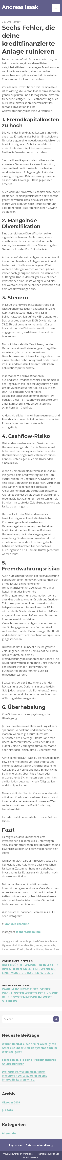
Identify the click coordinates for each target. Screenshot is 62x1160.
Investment (9, 949)
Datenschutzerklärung (39, 1145)
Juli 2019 (7, 1110)
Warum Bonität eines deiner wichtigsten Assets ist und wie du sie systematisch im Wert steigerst (30, 993)
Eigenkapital (9, 945)
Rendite (30, 949)
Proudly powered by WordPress (18, 1153)
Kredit (20, 949)
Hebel (39, 945)
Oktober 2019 (11, 1102)
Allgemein (9, 1133)
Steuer (49, 949)
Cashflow (38, 941)
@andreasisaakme (17, 924)
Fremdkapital (26, 945)
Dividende (51, 941)
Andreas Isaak (20, 7)
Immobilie (49, 945)
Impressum (15, 1145)
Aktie (18, 941)
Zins (56, 949)
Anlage (27, 941)
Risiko (39, 949)
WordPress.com (30, 1157)
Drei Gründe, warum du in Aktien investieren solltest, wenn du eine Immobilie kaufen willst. (24, 1075)
